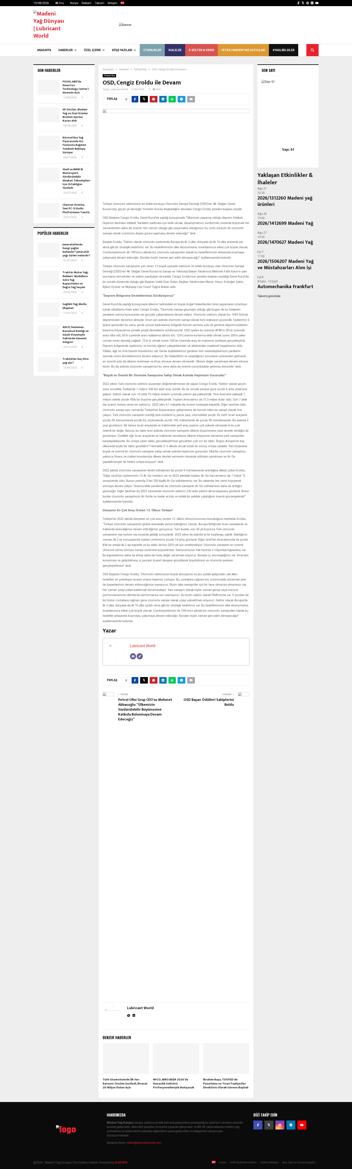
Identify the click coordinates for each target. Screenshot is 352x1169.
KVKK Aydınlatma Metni (243, 1162)
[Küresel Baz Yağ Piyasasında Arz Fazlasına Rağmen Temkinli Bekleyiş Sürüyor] (48, 143)
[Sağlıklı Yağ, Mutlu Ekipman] (48, 309)
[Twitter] (268, 1125)
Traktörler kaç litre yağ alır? (76, 361)
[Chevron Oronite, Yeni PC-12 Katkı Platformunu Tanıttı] (48, 210)
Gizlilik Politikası (269, 1162)
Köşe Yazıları (122, 50)
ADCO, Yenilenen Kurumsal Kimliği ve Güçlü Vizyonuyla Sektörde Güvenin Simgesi (76, 334)
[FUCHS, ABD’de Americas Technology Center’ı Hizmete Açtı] (48, 87)
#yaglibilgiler (284, 50)
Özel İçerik (92, 50)
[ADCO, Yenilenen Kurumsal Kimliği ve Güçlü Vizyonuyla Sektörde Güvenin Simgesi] (48, 332)
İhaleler (175, 50)
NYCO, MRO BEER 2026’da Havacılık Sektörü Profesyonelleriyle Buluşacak (173, 1083)
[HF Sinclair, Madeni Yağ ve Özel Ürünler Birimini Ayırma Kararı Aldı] (48, 115)
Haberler (65, 50)
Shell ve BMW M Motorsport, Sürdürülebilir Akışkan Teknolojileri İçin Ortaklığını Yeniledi (76, 178)
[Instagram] (279, 1125)
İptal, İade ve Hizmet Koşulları (298, 1162)
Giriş (61, 3)
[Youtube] (301, 1125)
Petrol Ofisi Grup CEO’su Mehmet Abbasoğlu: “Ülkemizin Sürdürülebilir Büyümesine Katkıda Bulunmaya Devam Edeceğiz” (145, 709)
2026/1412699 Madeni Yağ (285, 223)
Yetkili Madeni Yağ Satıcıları (243, 50)
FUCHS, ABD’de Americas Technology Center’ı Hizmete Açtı (76, 87)
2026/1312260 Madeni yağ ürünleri (285, 201)
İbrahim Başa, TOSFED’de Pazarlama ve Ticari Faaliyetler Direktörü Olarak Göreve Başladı (225, 1083)
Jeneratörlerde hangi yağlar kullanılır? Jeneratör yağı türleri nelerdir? (76, 250)
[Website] (140, 656)
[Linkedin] (290, 1125)
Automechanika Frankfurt (285, 287)
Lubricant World (119, 89)
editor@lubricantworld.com (144, 1142)
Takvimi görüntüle (268, 296)
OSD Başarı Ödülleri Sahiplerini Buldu (209, 702)
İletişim (112, 3)
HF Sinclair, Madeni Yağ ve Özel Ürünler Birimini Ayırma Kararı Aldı (75, 115)
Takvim (99, 3)
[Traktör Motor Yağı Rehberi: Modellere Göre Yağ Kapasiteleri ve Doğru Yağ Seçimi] (48, 278)
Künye (74, 3)
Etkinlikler (152, 50)
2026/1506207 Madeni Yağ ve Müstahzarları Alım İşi (285, 264)
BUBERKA (121, 1162)
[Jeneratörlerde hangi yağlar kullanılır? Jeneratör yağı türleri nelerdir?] (48, 250)
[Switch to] (122, 3)
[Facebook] (257, 1125)
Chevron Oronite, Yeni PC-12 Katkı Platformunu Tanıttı (76, 208)
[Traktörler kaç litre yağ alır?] (48, 364)
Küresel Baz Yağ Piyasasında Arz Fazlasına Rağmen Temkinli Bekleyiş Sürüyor (74, 145)
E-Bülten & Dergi (201, 50)
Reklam (86, 3)
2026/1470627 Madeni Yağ (285, 242)
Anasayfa (44, 50)
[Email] (133, 656)
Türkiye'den (109, 76)
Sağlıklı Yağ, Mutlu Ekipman (75, 306)
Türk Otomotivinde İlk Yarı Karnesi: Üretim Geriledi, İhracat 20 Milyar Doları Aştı (125, 1083)
